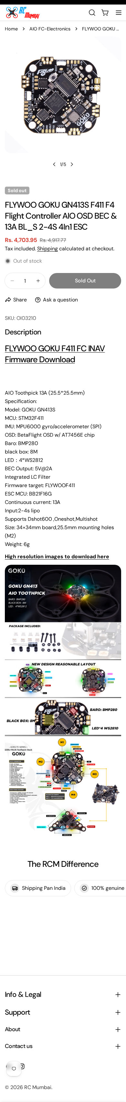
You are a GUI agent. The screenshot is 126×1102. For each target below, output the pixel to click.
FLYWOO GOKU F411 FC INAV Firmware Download (55, 354)
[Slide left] (54, 164)
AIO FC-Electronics (49, 29)
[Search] (92, 12)
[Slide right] (72, 164)
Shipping (47, 248)
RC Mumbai (37, 1087)
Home (11, 29)
